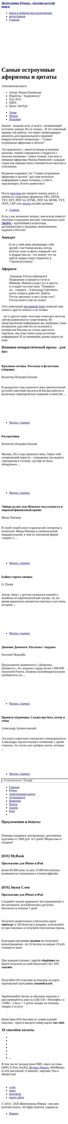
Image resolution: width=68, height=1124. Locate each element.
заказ (12, 1090)
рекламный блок (34, 306)
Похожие (15, 119)
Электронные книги (22, 794)
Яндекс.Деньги (39, 1067)
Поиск (13, 804)
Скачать (14, 210)
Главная (14, 787)
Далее (13, 112)
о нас (12, 1087)
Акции (13, 807)
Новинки (15, 800)
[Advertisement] (24, 43)
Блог (12, 811)
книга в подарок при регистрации (30, 13)
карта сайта (16, 1097)
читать (26, 203)
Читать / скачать (19, 422)
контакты (15, 1093)
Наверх (14, 1113)
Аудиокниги (17, 797)
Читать (13, 115)
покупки (15, 193)
